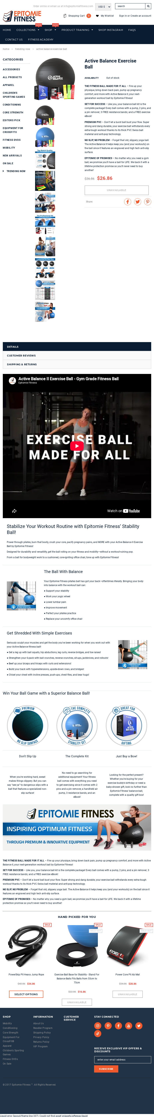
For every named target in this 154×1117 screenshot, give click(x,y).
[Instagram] (97, 1025)
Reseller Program (43, 1028)
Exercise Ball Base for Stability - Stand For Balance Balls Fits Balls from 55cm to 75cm (77, 978)
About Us (38, 1023)
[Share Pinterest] (147, 201)
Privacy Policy (41, 1037)
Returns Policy (41, 1041)
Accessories (11, 69)
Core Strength (13, 112)
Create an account (141, 15)
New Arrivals (12, 155)
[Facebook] (118, 1025)
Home (6, 49)
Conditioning (12, 104)
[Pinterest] (108, 1025)
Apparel (8, 85)
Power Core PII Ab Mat (128, 974)
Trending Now (22, 49)
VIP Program (40, 1046)
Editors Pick (11, 120)
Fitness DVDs (11, 140)
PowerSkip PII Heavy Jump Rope (26, 974)
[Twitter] (139, 1025)
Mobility (9, 147)
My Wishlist (107, 15)
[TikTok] (97, 1033)
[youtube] (128, 1025)
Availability (92, 78)
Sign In (123, 15)
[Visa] (3, 1090)
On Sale (8, 163)
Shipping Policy (42, 1032)
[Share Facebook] (127, 201)
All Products (12, 77)
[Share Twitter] (137, 201)
